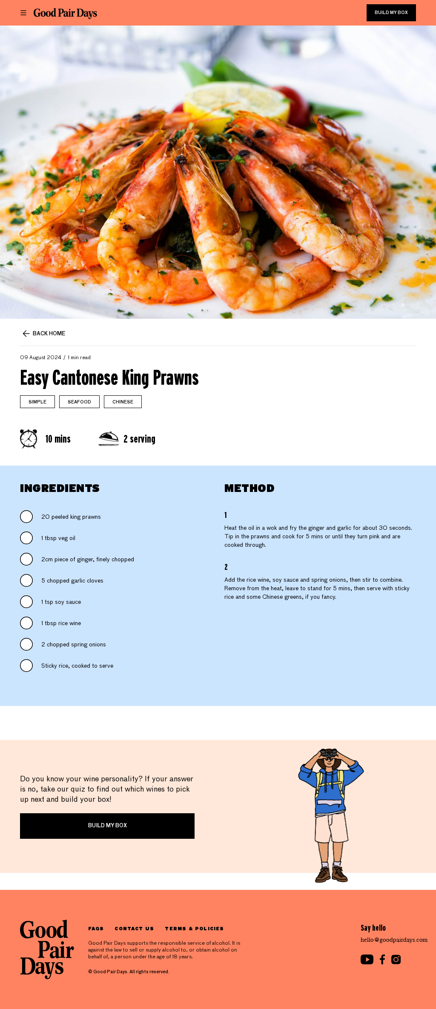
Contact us (134, 928)
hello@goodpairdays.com (394, 939)
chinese (122, 402)
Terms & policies (194, 928)
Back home (49, 334)
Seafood (79, 402)
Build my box (391, 13)
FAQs (96, 928)
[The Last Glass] (65, 13)
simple (37, 402)
